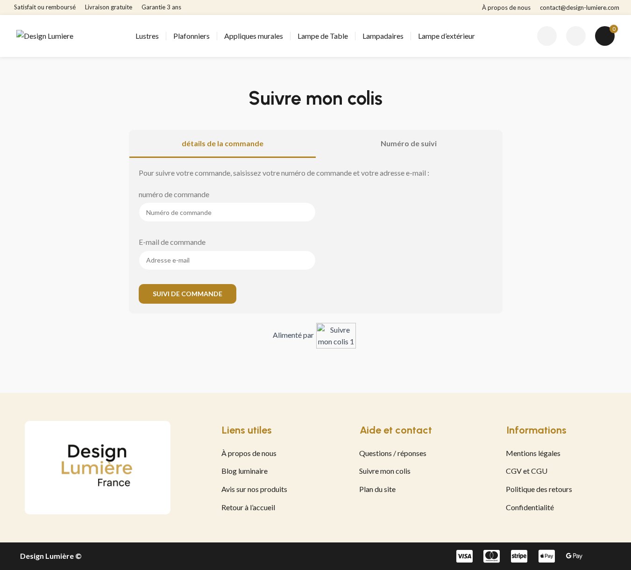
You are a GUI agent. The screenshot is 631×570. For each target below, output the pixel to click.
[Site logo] (44, 34)
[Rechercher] (546, 36)
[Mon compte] (575, 36)
